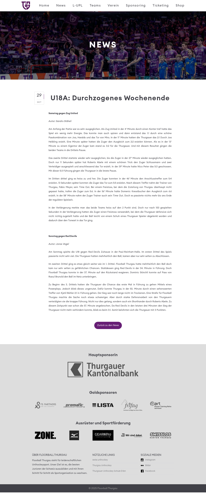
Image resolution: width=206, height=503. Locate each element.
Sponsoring (136, 5)
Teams (95, 5)
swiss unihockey (100, 460)
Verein (113, 5)
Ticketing (161, 5)
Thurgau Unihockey (102, 465)
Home (44, 5)
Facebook (150, 471)
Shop (180, 5)
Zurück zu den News (108, 325)
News (61, 5)
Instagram (150, 460)
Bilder (148, 465)
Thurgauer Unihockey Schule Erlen (109, 471)
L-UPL (78, 5)
